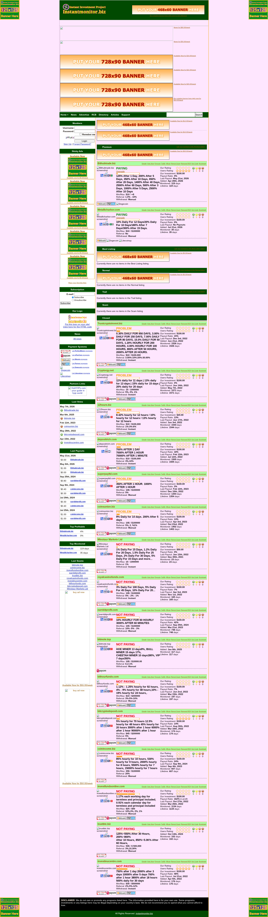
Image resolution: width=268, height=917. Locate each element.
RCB (94, 114)
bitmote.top (104, 639)
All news (77, 339)
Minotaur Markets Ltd (110, 539)
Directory (103, 114)
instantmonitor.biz (144, 913)
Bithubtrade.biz (107, 163)
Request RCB (186, 163)
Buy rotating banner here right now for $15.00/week (168, 15)
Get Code (194, 163)
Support (125, 114)
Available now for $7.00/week (77, 228)
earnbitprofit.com (108, 610)
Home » (64, 114)
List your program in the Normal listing (191, 270)
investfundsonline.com (111, 786)
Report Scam (175, 163)
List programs (82, 351)
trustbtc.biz (104, 824)
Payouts (158, 163)
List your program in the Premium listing (191, 146)
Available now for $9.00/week (77, 178)
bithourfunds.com (108, 676)
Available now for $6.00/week (77, 253)
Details (144, 163)
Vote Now (150, 163)
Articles (115, 114)
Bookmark (202, 163)
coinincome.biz (106, 748)
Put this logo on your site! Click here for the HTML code (77, 325)
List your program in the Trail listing (192, 291)
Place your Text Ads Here (77, 283)
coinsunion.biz (106, 506)
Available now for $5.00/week (77, 278)
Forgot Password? (82, 144)
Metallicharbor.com (109, 209)
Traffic (163, 163)
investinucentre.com (110, 861)
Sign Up (67, 144)
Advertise (84, 114)
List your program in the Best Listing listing (189, 248)
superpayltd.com (107, 474)
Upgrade (120, 171)
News (74, 114)
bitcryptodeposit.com (110, 711)
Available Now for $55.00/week (77, 685)
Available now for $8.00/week (77, 203)
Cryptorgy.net (106, 370)
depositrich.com (107, 439)
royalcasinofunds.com (111, 577)
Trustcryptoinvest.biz (110, 323)
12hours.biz (104, 405)
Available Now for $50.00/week (77, 783)
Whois (168, 163)
